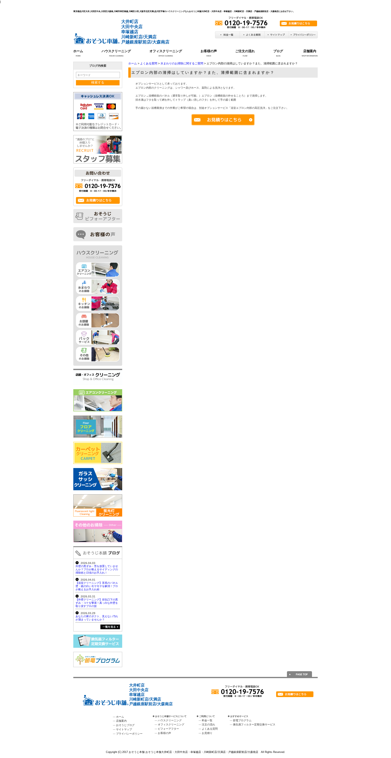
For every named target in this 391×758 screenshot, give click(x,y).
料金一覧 (207, 720)
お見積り (207, 733)
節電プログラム (242, 720)
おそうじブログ (125, 725)
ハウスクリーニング (116, 51)
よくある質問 (148, 63)
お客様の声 (209, 51)
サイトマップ (124, 729)
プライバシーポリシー (129, 733)
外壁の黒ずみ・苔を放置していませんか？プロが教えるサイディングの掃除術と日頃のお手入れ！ (97, 569)
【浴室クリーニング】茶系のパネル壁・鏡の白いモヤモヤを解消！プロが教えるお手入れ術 (97, 586)
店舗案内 (309, 51)
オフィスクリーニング (165, 51)
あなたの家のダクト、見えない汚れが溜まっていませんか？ (97, 618)
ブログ (278, 51)
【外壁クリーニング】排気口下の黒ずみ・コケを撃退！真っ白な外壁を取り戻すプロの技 (97, 603)
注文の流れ (208, 724)
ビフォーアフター (168, 728)
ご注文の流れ (245, 51)
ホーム (78, 51)
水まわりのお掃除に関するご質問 (181, 63)
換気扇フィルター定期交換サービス (254, 724)
